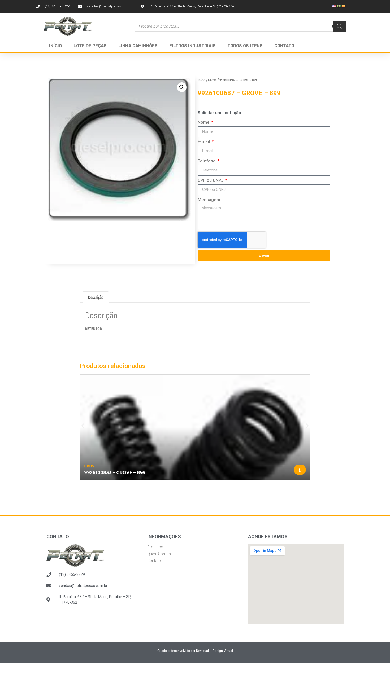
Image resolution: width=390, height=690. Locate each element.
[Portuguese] (339, 6)
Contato (284, 45)
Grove (212, 80)
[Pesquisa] (339, 26)
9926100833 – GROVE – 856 (114, 472)
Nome (204, 122)
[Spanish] (343, 6)
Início (55, 45)
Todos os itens (245, 45)
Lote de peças (90, 45)
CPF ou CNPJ (211, 180)
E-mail (204, 142)
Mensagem (209, 200)
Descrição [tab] (95, 297)
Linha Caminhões (138, 45)
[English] (334, 6)
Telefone (207, 161)
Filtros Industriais (192, 45)
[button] (182, 87)
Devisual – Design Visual (214, 651)
